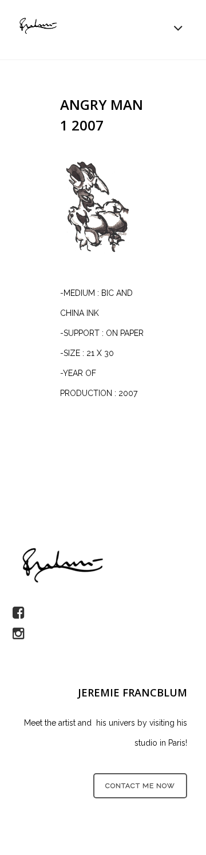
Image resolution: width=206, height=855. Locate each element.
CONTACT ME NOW (140, 786)
